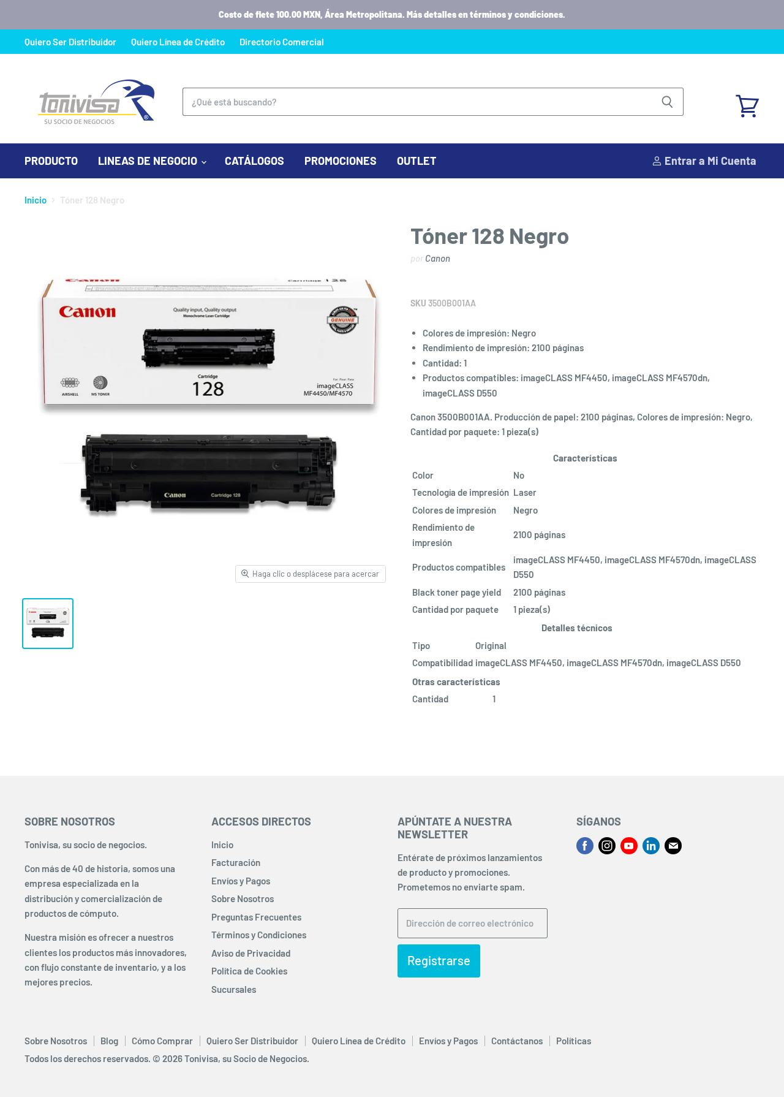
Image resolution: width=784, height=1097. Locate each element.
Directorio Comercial (281, 42)
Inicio (35, 200)
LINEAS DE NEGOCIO (149, 160)
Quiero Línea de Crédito (178, 42)
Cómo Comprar (162, 1040)
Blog (109, 1040)
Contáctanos (517, 1040)
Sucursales (233, 989)
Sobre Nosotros (242, 898)
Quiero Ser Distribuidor (70, 42)
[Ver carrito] (747, 102)
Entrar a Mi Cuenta (709, 160)
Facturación (235, 862)
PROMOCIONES (340, 160)
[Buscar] (667, 102)
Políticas (573, 1040)
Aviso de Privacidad (250, 952)
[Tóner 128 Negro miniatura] (47, 623)
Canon (437, 258)
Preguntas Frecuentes (256, 916)
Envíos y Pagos (240, 880)
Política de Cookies (249, 970)
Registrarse (438, 960)
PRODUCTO (51, 160)
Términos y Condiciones (258, 934)
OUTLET (417, 160)
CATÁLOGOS (254, 160)
